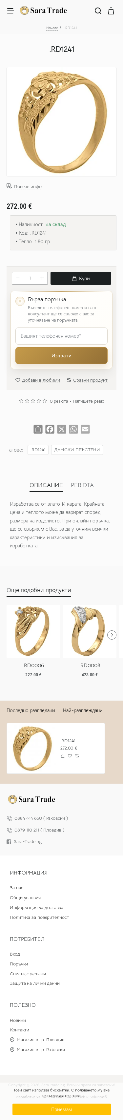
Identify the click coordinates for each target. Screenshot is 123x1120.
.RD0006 (33, 665)
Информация (29, 873)
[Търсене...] (98, 10)
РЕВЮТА (82, 485)
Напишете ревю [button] (88, 401)
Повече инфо (28, 186)
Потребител (27, 939)
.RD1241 (38, 450)
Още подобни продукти (39, 590)
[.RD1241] (32, 748)
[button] (81, 278)
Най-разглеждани (83, 710)
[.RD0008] (90, 632)
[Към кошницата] (111, 10)
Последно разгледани (31, 710)
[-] (17, 278)
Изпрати (61, 355)
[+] (42, 278)
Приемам (61, 1109)
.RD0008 (89, 665)
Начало (52, 28)
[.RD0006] (33, 632)
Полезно (23, 1005)
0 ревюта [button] (59, 401)
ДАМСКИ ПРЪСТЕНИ (77, 450)
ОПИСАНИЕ (46, 485)
